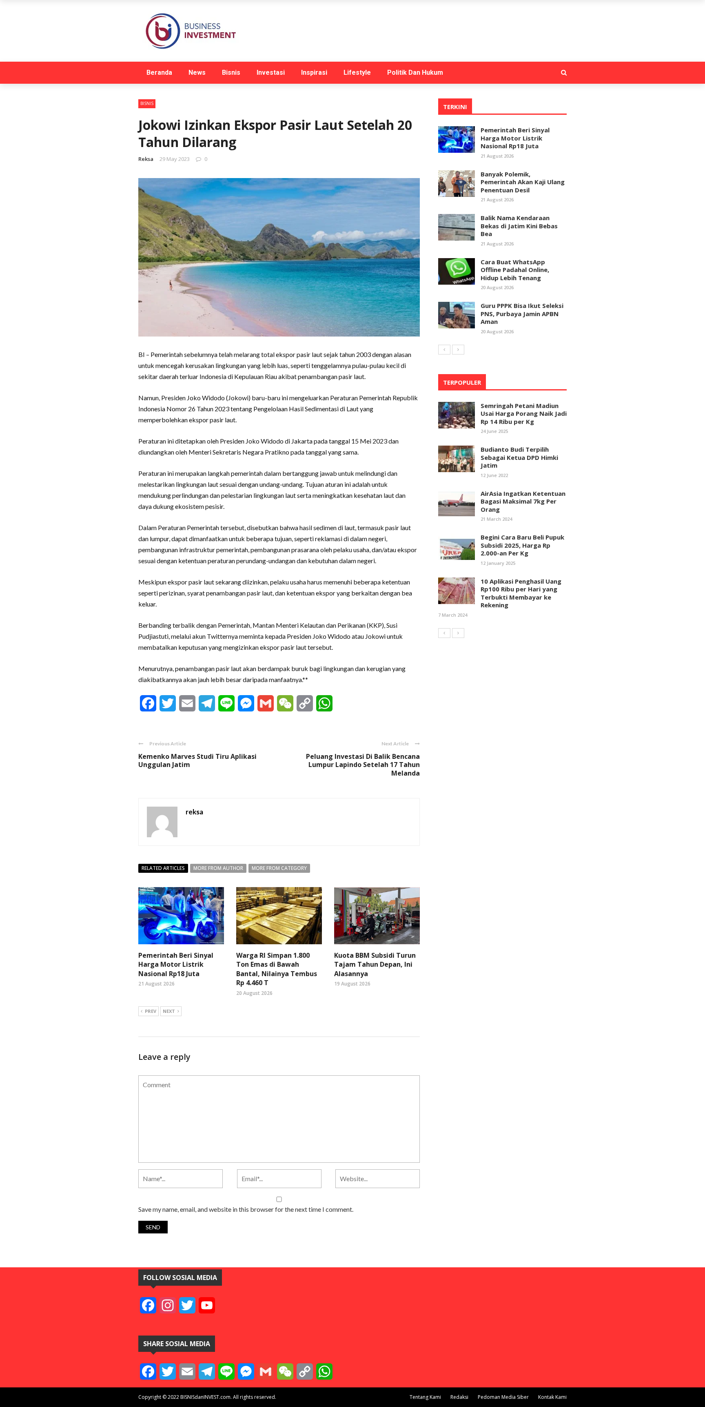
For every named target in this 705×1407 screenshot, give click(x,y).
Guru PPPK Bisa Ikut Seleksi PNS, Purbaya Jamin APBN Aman (522, 313)
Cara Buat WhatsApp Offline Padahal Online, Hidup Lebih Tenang (515, 270)
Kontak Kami (552, 1397)
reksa (145, 159)
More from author (218, 868)
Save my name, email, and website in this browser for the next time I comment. (245, 1209)
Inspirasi (314, 72)
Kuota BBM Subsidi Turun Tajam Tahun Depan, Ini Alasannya (375, 964)
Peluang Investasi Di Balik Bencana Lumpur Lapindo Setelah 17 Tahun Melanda (363, 765)
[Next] (458, 350)
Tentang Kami (425, 1397)
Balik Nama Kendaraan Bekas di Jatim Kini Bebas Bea (519, 226)
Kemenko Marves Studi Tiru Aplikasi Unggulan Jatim (197, 760)
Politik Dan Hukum (415, 72)
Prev (150, 1011)
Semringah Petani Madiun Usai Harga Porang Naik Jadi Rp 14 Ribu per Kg (524, 413)
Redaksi (459, 1397)
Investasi (271, 72)
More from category (279, 868)
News (197, 72)
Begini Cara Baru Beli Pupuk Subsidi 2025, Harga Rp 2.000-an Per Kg (522, 545)
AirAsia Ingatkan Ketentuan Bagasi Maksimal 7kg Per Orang (523, 501)
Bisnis (231, 72)
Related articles (163, 868)
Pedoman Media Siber (503, 1397)
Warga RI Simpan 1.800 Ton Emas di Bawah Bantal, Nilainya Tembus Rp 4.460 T (276, 969)
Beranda (159, 72)
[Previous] (444, 350)
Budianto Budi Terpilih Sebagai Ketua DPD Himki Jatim (519, 457)
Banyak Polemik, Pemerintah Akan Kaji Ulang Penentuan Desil (523, 182)
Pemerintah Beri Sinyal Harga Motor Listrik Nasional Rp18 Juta (175, 964)
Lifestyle (357, 72)
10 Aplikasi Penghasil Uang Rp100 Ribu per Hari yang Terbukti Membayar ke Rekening (521, 593)
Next (169, 1011)
